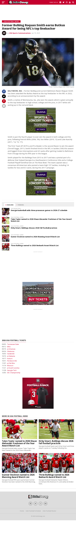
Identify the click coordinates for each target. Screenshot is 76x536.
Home (22, 511)
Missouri (10, 366)
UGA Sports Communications (20, 33)
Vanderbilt (10, 354)
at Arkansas (11, 349)
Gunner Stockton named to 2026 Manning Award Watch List (35, 236)
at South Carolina (13, 368)
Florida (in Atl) (12, 361)
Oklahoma (10, 351)
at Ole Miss (11, 363)
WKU (9, 347)
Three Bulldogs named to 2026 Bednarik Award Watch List (35, 245)
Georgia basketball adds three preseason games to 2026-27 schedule (39, 210)
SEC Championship (13, 373)
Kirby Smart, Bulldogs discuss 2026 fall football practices (34, 228)
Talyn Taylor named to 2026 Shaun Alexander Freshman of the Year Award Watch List (41, 220)
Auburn (9, 358)
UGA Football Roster (49, 511)
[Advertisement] (38, 10)
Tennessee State (13, 344)
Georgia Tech (11, 370)
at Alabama (11, 356)
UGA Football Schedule (33, 511)
